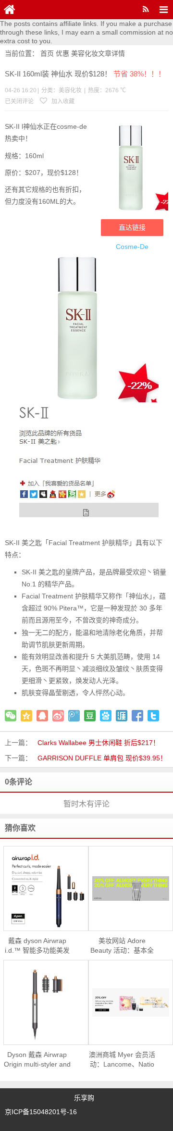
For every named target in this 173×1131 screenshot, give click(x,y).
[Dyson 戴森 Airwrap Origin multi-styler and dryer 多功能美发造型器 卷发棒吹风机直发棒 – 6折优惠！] (46, 1002)
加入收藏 (62, 101)
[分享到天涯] (121, 715)
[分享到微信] (10, 715)
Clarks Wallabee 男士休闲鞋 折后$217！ (98, 742)
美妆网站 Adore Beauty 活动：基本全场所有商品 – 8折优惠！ (122, 946)
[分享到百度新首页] (105, 715)
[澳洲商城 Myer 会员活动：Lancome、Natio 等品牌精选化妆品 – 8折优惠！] (131, 1002)
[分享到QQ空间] (26, 715)
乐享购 (84, 1098)
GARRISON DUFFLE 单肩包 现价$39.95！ (102, 758)
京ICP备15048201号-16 (41, 1112)
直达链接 (132, 227)
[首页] (9, 9)
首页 (47, 53)
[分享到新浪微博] (58, 715)
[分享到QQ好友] (42, 715)
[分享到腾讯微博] (74, 715)
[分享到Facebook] (137, 715)
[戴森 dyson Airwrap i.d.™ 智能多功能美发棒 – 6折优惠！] (46, 888)
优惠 (62, 53)
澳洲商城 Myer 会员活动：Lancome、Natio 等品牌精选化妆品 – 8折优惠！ (122, 1060)
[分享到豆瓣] (90, 715)
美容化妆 (84, 53)
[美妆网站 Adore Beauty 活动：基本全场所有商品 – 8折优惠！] (131, 888)
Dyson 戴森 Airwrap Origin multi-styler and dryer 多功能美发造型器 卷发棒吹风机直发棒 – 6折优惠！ (37, 1060)
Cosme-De (132, 246)
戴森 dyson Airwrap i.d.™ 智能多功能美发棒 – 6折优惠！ (37, 946)
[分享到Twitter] (153, 715)
